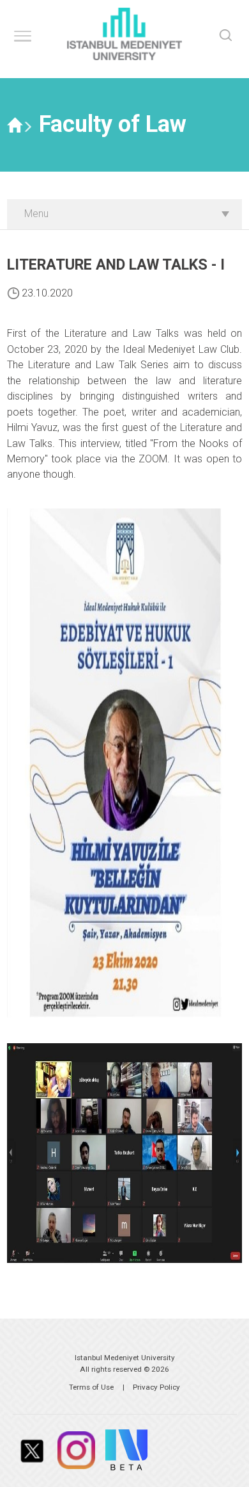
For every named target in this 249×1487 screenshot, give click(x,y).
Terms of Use (91, 1387)
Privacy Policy (156, 1387)
